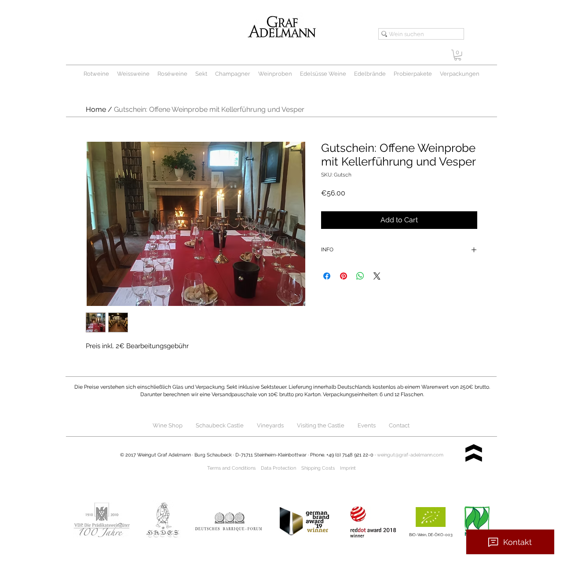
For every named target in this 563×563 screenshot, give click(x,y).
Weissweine (133, 73)
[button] (457, 55)
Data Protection (278, 468)
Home (96, 109)
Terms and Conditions (231, 468)
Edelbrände (370, 73)
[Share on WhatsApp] (360, 276)
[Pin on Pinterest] (343, 276)
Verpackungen (459, 73)
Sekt (201, 73)
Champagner (236, 73)
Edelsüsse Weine (323, 73)
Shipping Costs (318, 468)
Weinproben (275, 73)
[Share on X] (377, 276)
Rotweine (96, 73)
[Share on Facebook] (327, 276)
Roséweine (172, 73)
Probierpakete (413, 73)
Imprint (348, 468)
